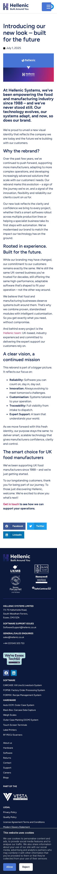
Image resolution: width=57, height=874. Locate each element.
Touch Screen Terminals (15, 725)
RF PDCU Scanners (12, 734)
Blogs (6, 777)
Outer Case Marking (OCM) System (20, 720)
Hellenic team (12, 333)
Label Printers (10, 730)
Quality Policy (9, 817)
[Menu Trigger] (46, 6)
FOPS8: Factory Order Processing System (24, 690)
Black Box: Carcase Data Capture (19, 710)
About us (7, 743)
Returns (7, 758)
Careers (7, 772)
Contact (7, 762)
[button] (14, 526)
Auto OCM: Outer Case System (18, 705)
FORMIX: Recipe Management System (22, 695)
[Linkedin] (14, 673)
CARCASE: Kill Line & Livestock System (22, 685)
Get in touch (11, 504)
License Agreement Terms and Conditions (24, 822)
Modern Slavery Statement (16, 827)
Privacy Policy (10, 812)
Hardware (8, 748)
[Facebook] (6, 673)
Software (7, 753)
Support (7, 767)
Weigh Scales (9, 715)
